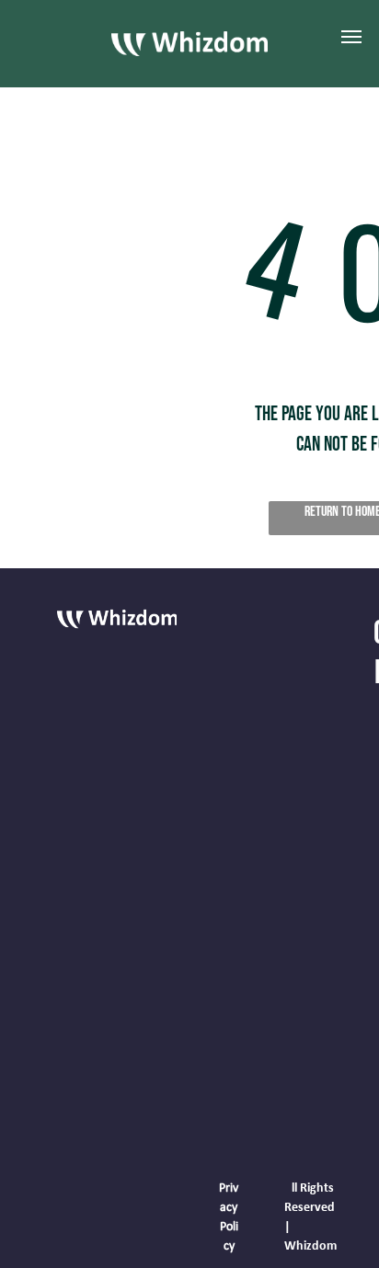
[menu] (351, 36)
